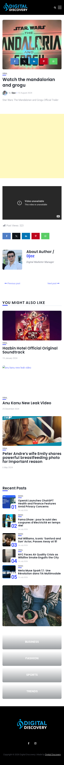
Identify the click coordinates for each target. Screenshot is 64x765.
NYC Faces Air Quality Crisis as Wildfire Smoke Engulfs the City (38, 556)
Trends (32, 691)
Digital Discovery (53, 754)
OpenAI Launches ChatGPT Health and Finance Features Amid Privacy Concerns (37, 503)
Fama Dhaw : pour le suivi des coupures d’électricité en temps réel (39, 522)
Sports (32, 675)
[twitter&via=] (24, 61)
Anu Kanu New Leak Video (26, 403)
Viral (4, 73)
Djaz (14, 93)
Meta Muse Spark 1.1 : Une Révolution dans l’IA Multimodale (39, 572)
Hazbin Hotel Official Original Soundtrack (30, 350)
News (20, 496)
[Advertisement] (32, 146)
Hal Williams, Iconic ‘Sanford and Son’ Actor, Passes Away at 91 (39, 540)
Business (32, 642)
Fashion (32, 658)
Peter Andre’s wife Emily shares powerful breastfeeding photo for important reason (31, 457)
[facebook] (15, 61)
